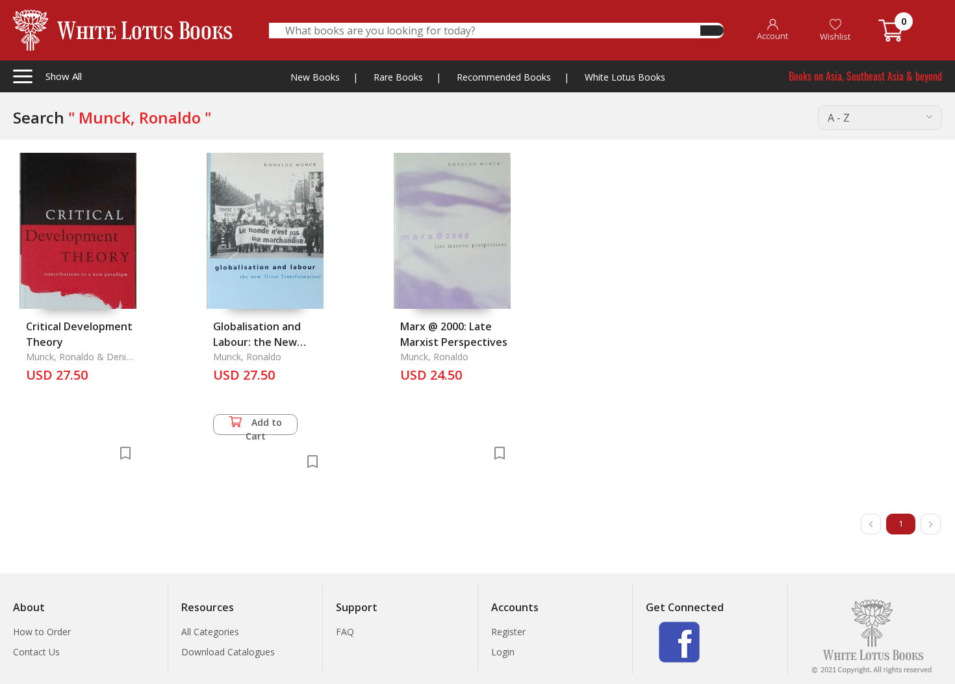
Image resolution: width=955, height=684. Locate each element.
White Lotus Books (625, 77)
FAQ (345, 631)
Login (503, 652)
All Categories (210, 631)
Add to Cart (264, 425)
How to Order (42, 631)
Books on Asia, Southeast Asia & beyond (865, 76)
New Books (315, 77)
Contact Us (36, 652)
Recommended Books (504, 77)
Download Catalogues (228, 652)
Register (508, 631)
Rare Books (398, 77)
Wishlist (835, 36)
